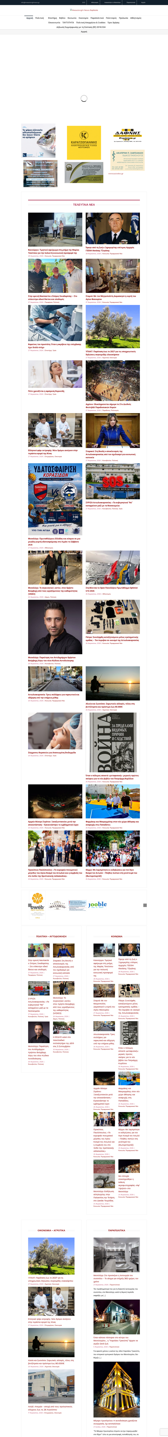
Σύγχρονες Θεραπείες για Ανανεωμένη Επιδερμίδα (52, 752)
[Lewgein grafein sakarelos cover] (40, 161)
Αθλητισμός (49, 548)
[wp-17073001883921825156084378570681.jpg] (84, 163)
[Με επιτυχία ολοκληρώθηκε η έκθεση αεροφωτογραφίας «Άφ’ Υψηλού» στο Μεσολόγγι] (129, 1166)
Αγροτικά (105, 358)
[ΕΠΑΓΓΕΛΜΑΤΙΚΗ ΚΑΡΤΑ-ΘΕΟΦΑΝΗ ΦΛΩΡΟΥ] (77, 905)
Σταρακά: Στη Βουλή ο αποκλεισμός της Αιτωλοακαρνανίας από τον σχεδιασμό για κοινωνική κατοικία (110, 454)
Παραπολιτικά (115, 1285)
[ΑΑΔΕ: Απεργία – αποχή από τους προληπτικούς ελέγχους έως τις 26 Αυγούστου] (51, 1386)
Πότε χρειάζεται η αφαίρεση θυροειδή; (46, 391)
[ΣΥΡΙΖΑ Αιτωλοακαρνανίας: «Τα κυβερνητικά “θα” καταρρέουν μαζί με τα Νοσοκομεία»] (113, 481)
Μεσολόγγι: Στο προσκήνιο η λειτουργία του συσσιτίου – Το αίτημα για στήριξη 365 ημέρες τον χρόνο (115, 1278)
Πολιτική (56, 302)
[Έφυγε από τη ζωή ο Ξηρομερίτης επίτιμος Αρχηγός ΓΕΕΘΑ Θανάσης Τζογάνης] (113, 228)
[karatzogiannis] (84, 127)
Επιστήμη (48, 350)
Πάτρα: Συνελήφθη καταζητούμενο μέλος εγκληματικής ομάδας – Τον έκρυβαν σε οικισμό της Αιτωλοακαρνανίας (129, 1006)
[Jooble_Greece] (97, 905)
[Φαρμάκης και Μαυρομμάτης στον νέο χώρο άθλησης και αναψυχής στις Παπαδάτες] (113, 801)
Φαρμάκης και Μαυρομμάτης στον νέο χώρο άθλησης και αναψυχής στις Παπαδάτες (129, 1094)
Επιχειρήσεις (49, 456)
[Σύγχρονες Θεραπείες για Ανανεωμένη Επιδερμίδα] (55, 731)
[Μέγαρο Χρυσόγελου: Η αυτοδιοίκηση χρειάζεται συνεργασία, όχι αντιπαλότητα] (116, 1389)
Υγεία (54, 350)
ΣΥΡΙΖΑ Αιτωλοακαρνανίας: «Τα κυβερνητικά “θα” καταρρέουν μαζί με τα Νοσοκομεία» (38, 1004)
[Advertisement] (84, 56)
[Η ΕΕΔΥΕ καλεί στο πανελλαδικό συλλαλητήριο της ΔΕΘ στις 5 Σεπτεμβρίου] (64, 1028)
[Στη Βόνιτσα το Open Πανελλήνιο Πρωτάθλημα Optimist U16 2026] (113, 568)
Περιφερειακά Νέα (58, 256)
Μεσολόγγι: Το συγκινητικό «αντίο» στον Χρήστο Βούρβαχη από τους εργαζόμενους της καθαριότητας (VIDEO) (52, 591)
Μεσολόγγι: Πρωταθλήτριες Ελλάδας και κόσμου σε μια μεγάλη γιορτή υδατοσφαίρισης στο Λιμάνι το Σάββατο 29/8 (54, 541)
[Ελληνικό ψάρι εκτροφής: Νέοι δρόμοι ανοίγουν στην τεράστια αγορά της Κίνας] (55, 430)
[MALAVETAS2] (57, 905)
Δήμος (47, 597)
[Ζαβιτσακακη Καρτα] (127, 150)
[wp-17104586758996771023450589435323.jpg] (128, 124)
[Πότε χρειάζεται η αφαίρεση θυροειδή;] (55, 374)
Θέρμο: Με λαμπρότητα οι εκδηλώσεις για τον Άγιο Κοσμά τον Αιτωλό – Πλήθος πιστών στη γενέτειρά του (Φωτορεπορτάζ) (111, 873)
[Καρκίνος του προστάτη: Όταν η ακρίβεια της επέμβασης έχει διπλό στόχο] (55, 323)
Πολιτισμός (115, 410)
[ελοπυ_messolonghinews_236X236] (38, 124)
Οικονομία (113, 358)
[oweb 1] (37, 905)
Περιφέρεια (48, 302)
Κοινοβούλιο (106, 460)
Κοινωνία (48, 256)
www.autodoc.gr (115, 174)
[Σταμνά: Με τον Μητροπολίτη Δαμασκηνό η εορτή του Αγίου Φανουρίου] (113, 276)
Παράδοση (106, 410)
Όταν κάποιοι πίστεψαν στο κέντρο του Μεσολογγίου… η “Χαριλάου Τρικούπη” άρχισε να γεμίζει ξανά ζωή (115, 1340)
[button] (108, 27)
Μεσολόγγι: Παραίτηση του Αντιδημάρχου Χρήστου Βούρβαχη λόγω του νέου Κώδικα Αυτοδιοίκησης (38, 1052)
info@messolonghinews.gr (30, 2)
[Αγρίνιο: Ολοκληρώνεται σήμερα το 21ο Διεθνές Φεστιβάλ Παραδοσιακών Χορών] (113, 380)
